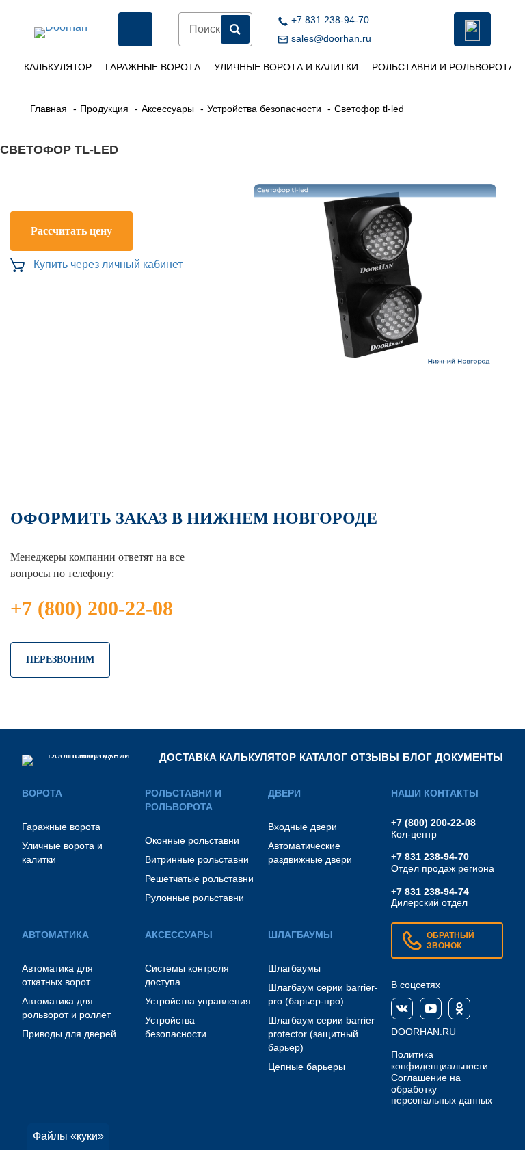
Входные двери (302, 826)
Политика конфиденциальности (439, 1060)
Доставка (188, 757)
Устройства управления (198, 1000)
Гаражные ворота (152, 67)
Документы (469, 757)
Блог (417, 757)
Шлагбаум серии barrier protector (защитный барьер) (321, 1034)
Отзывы (375, 757)
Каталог (323, 757)
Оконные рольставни (192, 840)
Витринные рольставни (197, 859)
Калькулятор (58, 67)
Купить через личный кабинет (108, 264)
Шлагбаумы (294, 968)
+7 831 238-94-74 (430, 891)
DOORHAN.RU (423, 1031)
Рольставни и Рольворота (443, 67)
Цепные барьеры (306, 1066)
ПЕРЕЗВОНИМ (60, 659)
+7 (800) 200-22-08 (91, 608)
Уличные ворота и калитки (286, 67)
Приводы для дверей (69, 1033)
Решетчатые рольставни (199, 878)
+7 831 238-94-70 (430, 856)
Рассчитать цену (71, 231)
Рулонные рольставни (194, 897)
